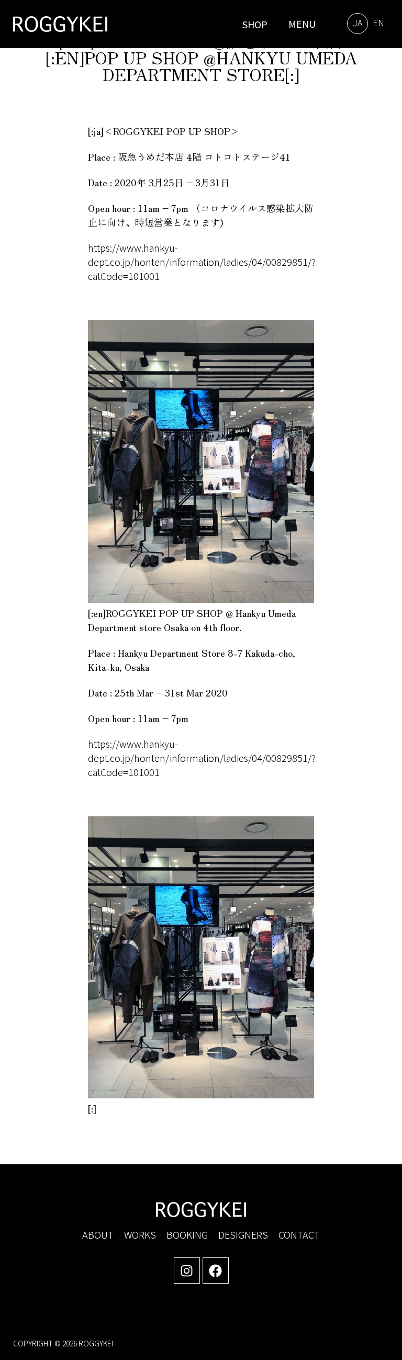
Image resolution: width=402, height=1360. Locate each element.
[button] (299, 24)
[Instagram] (187, 1270)
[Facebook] (216, 1270)
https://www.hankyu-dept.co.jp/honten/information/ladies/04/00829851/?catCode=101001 (202, 262)
